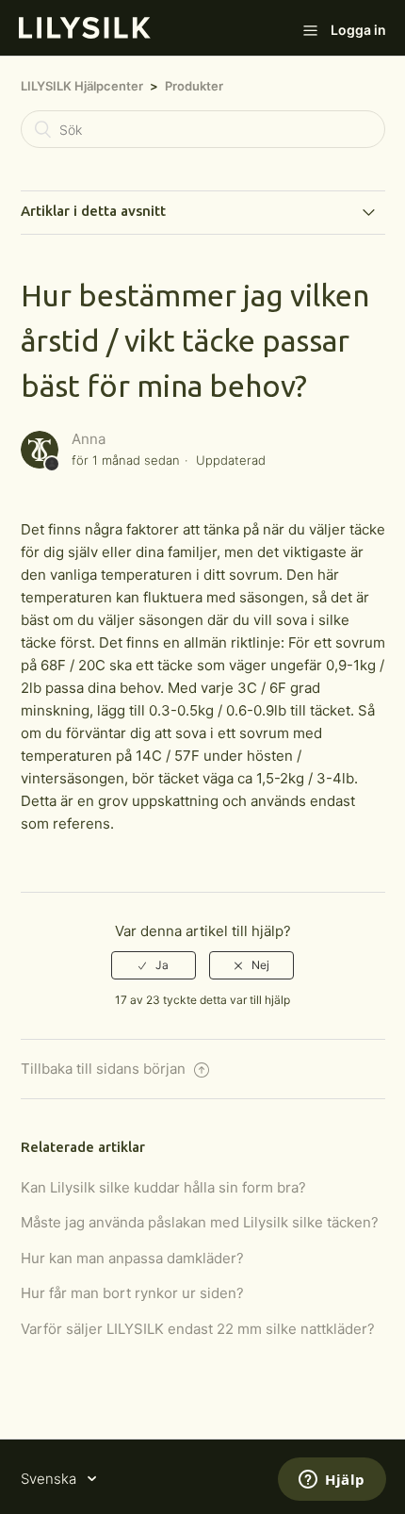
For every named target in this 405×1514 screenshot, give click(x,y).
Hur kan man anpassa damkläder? (132, 1258)
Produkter (194, 85)
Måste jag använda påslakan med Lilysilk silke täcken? (200, 1222)
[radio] (153, 965)
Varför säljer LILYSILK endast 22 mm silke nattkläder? (198, 1329)
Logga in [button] (358, 30)
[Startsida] (85, 33)
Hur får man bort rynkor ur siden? (132, 1293)
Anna (88, 439)
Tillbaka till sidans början (105, 1069)
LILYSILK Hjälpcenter (82, 85)
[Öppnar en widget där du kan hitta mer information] (332, 1481)
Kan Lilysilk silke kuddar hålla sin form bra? (163, 1187)
